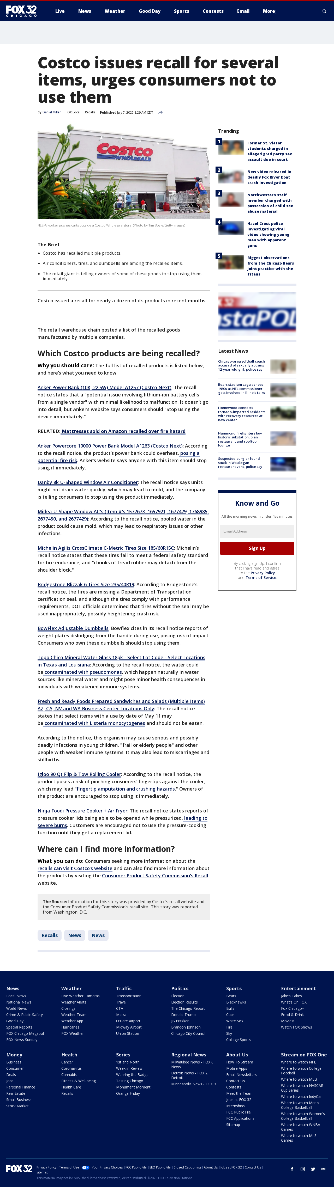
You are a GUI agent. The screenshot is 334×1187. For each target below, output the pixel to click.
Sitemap (233, 1124)
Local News (16, 995)
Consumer (15, 1068)
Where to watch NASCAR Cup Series (302, 1088)
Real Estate (15, 1093)
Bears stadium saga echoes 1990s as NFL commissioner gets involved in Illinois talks (241, 388)
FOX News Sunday (21, 1039)
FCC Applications (240, 1118)
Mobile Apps (236, 1068)
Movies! (287, 1020)
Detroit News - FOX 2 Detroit (189, 1075)
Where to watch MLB (299, 1079)
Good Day (14, 1020)
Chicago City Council (188, 1033)
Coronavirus (71, 1068)
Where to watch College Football (301, 1070)
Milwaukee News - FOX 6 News (192, 1064)
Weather (71, 988)
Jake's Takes (291, 995)
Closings (68, 1008)
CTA (119, 1008)
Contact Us (235, 1080)
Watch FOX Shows (296, 1027)
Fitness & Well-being (78, 1080)
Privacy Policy (263, 572)
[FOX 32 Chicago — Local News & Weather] (23, 11)
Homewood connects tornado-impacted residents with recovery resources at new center (241, 414)
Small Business (19, 1099)
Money (14, 1054)
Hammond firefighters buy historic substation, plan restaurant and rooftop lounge (240, 439)
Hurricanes (70, 1027)
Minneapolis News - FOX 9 (193, 1083)
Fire (229, 1027)
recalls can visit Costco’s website (75, 868)
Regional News (188, 1054)
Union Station (127, 1033)
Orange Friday (128, 1093)
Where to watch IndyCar (301, 1096)
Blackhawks (236, 1002)
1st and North (128, 1062)
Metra (121, 1014)
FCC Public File (238, 1112)
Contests (233, 1087)
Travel (121, 1002)
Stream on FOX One (304, 1054)
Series (123, 1054)
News (74, 935)
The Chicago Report (188, 1008)
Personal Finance (20, 1087)
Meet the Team (239, 1093)
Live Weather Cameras (80, 995)
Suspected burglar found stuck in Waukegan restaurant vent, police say (240, 462)
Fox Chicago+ (292, 1008)
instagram (303, 1169)
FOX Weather (72, 1033)
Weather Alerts (73, 1002)
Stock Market (17, 1105)
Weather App (72, 1020)
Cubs (230, 1014)
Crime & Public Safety (24, 1014)
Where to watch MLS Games (299, 1138)
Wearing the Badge (132, 1074)
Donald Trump (183, 1014)
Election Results (184, 1002)
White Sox (234, 1020)
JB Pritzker (180, 1020)
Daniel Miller (52, 112)
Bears (231, 995)
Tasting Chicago (129, 1080)
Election (177, 995)
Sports (234, 988)
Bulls (230, 1008)
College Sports (238, 1039)
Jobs (10, 1080)
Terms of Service (261, 577)
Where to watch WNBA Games (300, 1127)
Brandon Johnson (186, 1027)
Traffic (124, 988)
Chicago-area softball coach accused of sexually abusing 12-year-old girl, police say (241, 365)
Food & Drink (292, 1014)
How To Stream (239, 1062)
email (323, 1169)
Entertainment (298, 988)
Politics (179, 988)
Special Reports (19, 1027)
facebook (292, 1169)
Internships (235, 1105)
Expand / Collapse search (324, 11)
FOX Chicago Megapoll (25, 1033)
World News (16, 1008)
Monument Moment (133, 1087)
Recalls (90, 112)
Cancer (67, 1062)
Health (69, 1054)
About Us (237, 1054)
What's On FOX (294, 1002)
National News (18, 1002)
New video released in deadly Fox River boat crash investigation (269, 177)
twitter (313, 1169)
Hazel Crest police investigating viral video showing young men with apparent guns (268, 234)
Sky (229, 1033)
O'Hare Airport (128, 1020)
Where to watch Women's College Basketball (303, 1116)
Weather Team (74, 1014)
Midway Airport (129, 1027)
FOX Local (73, 112)
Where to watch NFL (298, 1062)
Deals (11, 1074)
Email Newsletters (241, 1074)
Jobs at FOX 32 (238, 1099)
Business (13, 1062)
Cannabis (69, 1074)
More (269, 11)
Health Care (71, 1087)
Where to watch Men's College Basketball (300, 1105)
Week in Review (129, 1068)
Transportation (128, 995)
